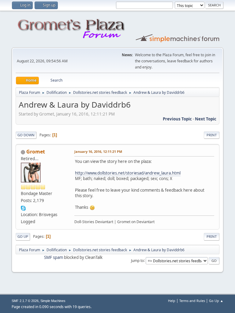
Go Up (22, 236)
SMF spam (53, 257)
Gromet (35, 151)
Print (212, 135)
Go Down (26, 135)
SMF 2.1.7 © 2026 (25, 301)
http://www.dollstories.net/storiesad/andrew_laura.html (128, 173)
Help (171, 300)
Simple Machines (52, 301)
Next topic (205, 119)
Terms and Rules (192, 300)
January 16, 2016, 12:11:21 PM (98, 151)
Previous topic (177, 119)
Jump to (137, 260)
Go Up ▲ (216, 300)
